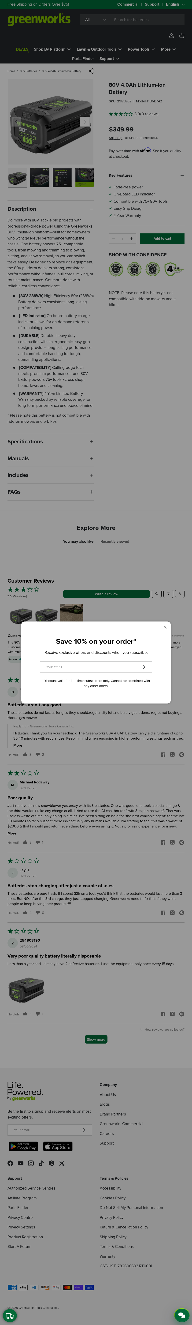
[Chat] (182, 1315)
